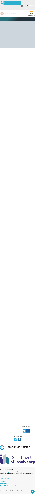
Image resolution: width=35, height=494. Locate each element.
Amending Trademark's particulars (17, 171)
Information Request (17, 304)
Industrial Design (14, 364)
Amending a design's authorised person (17, 189)
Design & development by (5, 490)
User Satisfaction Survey (17, 326)
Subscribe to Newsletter (17, 315)
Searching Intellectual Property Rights (5, 354)
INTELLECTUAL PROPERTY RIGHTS (16, 348)
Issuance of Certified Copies (17, 208)
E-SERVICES (26, 346)
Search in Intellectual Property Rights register (6, 398)
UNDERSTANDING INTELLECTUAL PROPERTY (7, 376)
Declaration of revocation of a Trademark (18, 275)
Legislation (25, 363)
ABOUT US (25, 414)
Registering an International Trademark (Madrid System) (17, 92)
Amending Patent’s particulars (17, 167)
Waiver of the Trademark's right (17, 271)
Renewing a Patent (17, 131)
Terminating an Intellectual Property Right (5, 368)
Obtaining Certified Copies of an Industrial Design (17, 221)
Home (1, 19)
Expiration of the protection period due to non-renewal (17, 249)
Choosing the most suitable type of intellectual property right (5, 392)
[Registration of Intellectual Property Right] (17, 59)
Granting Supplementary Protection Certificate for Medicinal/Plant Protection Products (17, 78)
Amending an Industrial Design (17, 175)
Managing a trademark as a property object (17, 179)
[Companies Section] (17, 449)
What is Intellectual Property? (5, 382)
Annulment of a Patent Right (17, 258)
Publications (26, 370)
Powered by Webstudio (17, 490)
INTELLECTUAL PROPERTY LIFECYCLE (6, 348)
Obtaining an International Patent (17, 87)
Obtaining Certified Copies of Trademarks (17, 217)
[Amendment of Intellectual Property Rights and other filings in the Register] (17, 154)
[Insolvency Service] (17, 463)
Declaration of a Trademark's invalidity (18, 279)
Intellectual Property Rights (5, 386)
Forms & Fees (26, 359)
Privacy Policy (3, 483)
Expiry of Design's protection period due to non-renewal (17, 288)
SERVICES (14, 371)
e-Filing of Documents (26, 351)
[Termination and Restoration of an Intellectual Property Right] (17, 237)
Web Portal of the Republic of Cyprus (9, 485)
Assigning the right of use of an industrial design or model (17, 184)
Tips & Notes (26, 376)
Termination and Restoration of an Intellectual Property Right (17, 242)
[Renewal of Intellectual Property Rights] (17, 120)
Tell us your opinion (17, 337)
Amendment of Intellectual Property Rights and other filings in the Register (17, 160)
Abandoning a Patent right (17, 254)
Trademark (15, 361)
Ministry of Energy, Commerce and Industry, (11, 472)
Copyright (14, 366)
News (24, 365)
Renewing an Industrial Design (17, 139)
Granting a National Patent (18, 70)
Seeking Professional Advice (5, 404)
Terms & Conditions (5, 478)
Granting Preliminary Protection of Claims (17, 83)
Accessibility (3, 481)
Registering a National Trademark (17, 100)
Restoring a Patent (17, 262)
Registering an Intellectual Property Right (5, 359)
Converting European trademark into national (17, 97)
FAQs (24, 378)
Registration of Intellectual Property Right (17, 63)
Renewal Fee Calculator (26, 385)
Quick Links (25, 374)
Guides (24, 372)
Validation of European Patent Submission (17, 74)
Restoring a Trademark (17, 283)
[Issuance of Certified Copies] (17, 204)
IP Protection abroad (5, 407)
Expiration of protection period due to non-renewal (17, 266)
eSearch (25, 348)
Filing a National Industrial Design (17, 104)
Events (24, 368)
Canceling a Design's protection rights (17, 293)
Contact (25, 395)
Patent (14, 359)
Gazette (25, 361)
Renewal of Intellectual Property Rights (17, 124)
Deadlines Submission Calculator (26, 382)
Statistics (25, 366)
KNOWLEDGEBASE (28, 356)
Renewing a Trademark (17, 135)
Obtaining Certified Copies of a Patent (17, 213)
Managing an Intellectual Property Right (5, 364)
